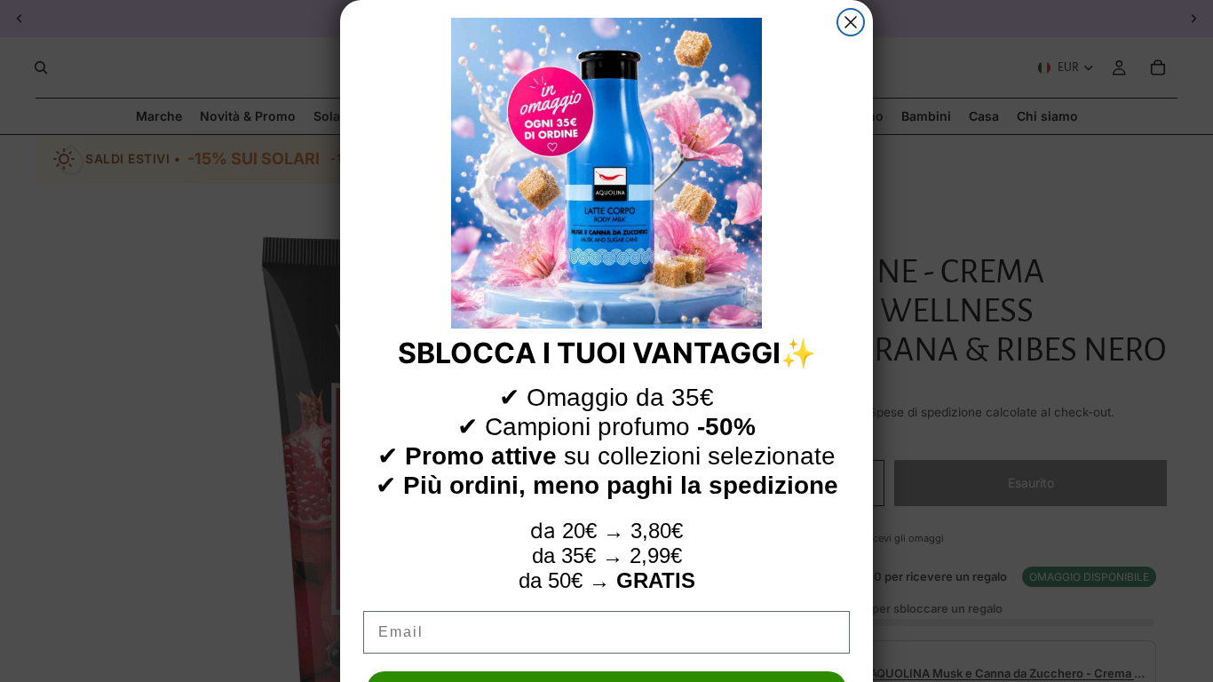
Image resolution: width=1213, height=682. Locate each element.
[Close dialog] (850, 22)
